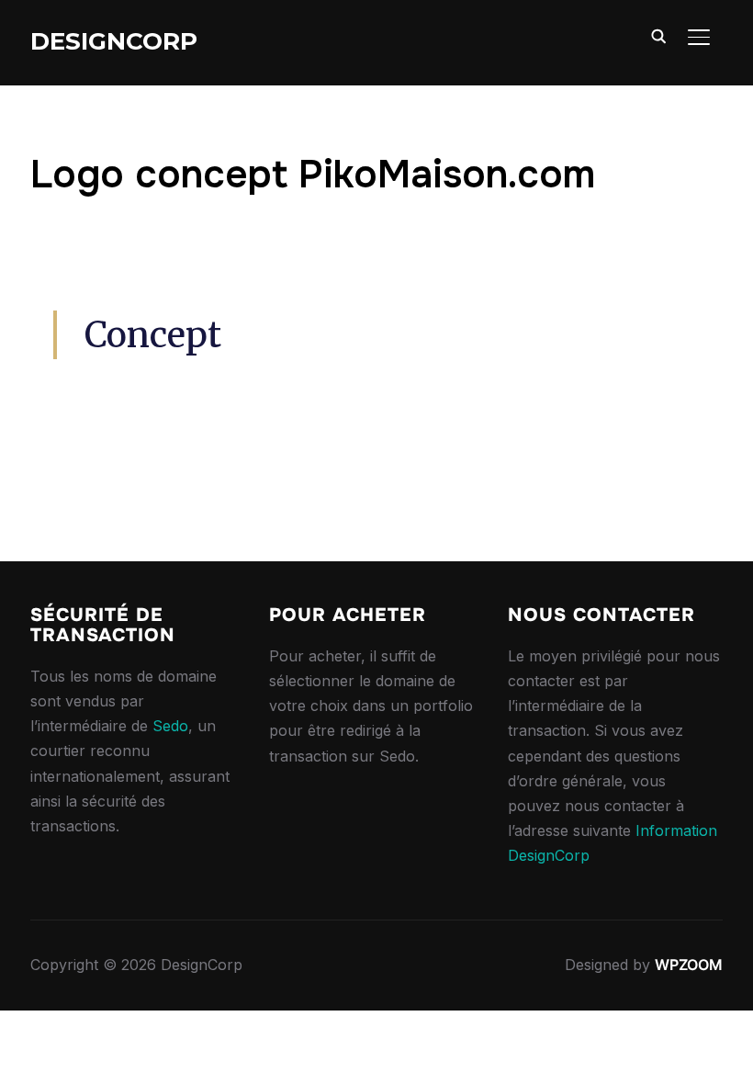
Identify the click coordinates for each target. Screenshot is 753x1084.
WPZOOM (689, 964)
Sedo (170, 726)
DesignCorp (113, 41)
